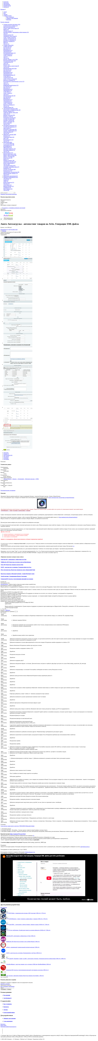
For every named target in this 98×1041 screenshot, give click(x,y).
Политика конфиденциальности (8, 1026)
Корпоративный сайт (10, 68)
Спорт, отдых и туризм (10, 78)
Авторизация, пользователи (11, 172)
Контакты (8, 19)
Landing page (7, 46)
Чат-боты (6, 183)
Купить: (6, 227)
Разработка (7, 168)
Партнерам (6, 3)
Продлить (3, 209)
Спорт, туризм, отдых (9, 37)
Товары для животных (9, 38)
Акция (5, 11)
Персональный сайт (9, 95)
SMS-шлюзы (7, 147)
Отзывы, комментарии (10, 130)
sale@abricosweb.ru (85, 846)
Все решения (4, 907)
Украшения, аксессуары (10, 36)
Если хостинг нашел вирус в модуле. (10, 826)
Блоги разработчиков (9, 1012)
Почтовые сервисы (9, 150)
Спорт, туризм (7, 55)
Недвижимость (7, 50)
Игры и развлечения (9, 163)
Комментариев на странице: (8, 611)
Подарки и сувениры (9, 40)
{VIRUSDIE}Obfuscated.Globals (26, 826)
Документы (7, 178)
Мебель (6, 29)
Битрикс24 (6, 7)
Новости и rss (7, 157)
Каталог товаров (8, 111)
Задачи (6, 179)
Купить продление (5, 233)
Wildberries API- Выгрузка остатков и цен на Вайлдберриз (16, 562)
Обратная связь (8, 132)
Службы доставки (8, 119)
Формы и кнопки (8, 160)
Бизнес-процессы (8, 182)
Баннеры (6, 135)
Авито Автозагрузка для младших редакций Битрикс (61, 497)
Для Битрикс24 (7, 998)
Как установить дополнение (7, 986)
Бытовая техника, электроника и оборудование (16, 32)
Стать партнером (7, 1021)
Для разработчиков (9, 165)
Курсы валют (7, 122)
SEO (5, 138)
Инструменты (7, 189)
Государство (7, 47)
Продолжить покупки (6, 210)
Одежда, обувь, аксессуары (11, 28)
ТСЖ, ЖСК (7, 76)
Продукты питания (9, 27)
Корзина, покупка (9, 115)
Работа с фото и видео (9, 155)
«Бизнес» (14, 479)
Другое (6, 44)
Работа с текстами (8, 156)
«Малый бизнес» (7, 479)
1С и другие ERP (8, 143)
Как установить (10, 17)
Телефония (7, 187)
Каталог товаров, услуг (10, 59)
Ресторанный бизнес (9, 53)
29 (6, 610)
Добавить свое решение (12, 18)
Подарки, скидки (8, 120)
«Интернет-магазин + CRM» (32, 479)
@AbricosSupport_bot (30, 852)
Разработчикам (7, 5)
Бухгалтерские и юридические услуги (13, 81)
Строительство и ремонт (10, 25)
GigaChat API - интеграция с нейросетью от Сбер (13, 559)
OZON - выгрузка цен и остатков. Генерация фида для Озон (16, 567)
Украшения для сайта (9, 161)
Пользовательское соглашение (8, 490)
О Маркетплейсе (7, 15)
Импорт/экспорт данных (10, 173)
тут (73, 546)
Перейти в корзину (5, 983)
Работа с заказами (8, 121)
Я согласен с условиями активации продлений (13, 207)
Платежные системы (9, 117)
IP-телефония (7, 146)
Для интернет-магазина (11, 194)
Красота (6, 64)
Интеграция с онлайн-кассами (11, 110)
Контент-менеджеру (9, 154)
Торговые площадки (9, 148)
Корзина (3, 9)
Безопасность (7, 170)
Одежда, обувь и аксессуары (11, 66)
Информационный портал (10, 85)
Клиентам (5, 1)
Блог (4, 13)
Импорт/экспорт (8, 186)
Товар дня (6, 113)
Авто (5, 33)
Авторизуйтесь (4, 584)
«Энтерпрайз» (20, 479)
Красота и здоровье (8, 41)
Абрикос (4, 230)
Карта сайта (3, 1025)
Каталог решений (5, 22)
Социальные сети (8, 145)
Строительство (7, 54)
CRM (5, 181)
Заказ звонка (7, 128)
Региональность (8, 139)
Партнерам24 (6, 4)
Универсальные (8, 34)
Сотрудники (7, 185)
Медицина (7, 49)
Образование (7, 51)
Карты (6, 159)
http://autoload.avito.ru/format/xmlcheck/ (68, 517)
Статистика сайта (8, 137)
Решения (3, 194)
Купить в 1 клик (8, 116)
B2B (5, 42)
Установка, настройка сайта (11, 167)
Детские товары (8, 31)
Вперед (8, 610)
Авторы (5, 14)
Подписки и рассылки (10, 129)
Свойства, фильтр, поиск (10, 112)
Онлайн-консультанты (10, 126)
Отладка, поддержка (9, 169)
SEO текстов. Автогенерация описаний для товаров (19, 579)
